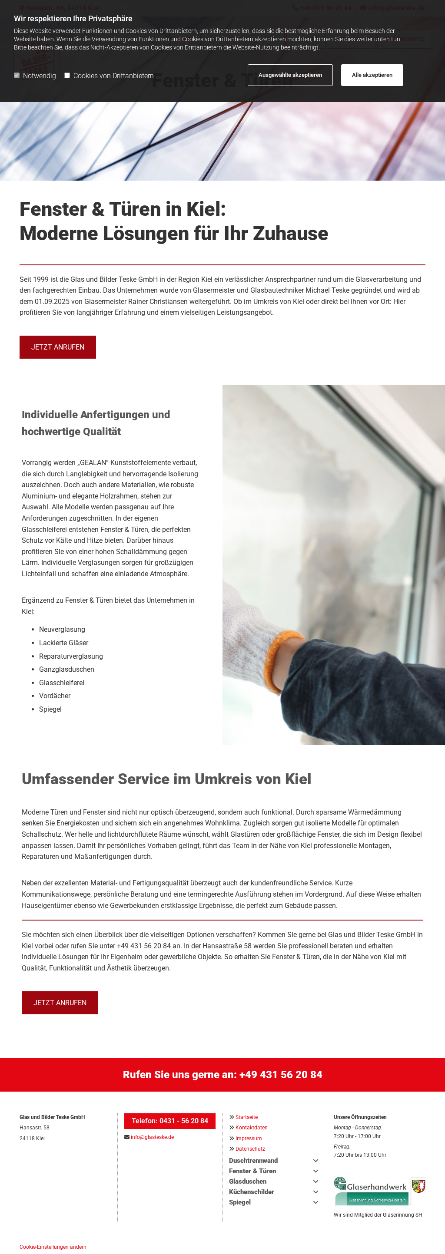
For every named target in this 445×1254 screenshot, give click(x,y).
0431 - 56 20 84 (183, 1121)
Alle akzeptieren (372, 75)
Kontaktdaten (252, 1128)
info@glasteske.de (152, 1137)
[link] (316, 1161)
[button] (58, 347)
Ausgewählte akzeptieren (290, 75)
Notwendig (39, 76)
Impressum (249, 1138)
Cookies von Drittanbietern (113, 76)
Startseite (247, 1117)
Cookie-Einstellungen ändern (53, 1247)
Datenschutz (250, 1149)
